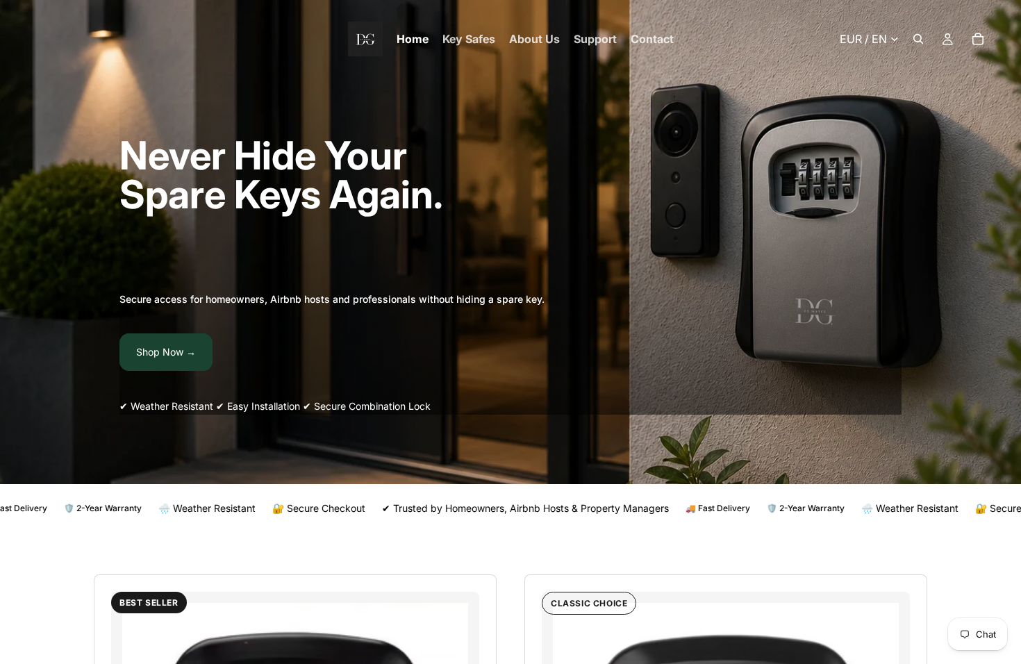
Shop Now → (166, 352)
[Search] (918, 39)
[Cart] (978, 39)
